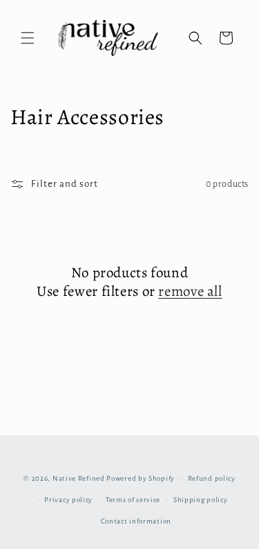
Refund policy (212, 478)
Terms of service (133, 499)
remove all (190, 291)
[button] (27, 38)
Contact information (136, 521)
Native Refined (78, 478)
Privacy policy (68, 499)
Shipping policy (200, 499)
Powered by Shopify (140, 478)
